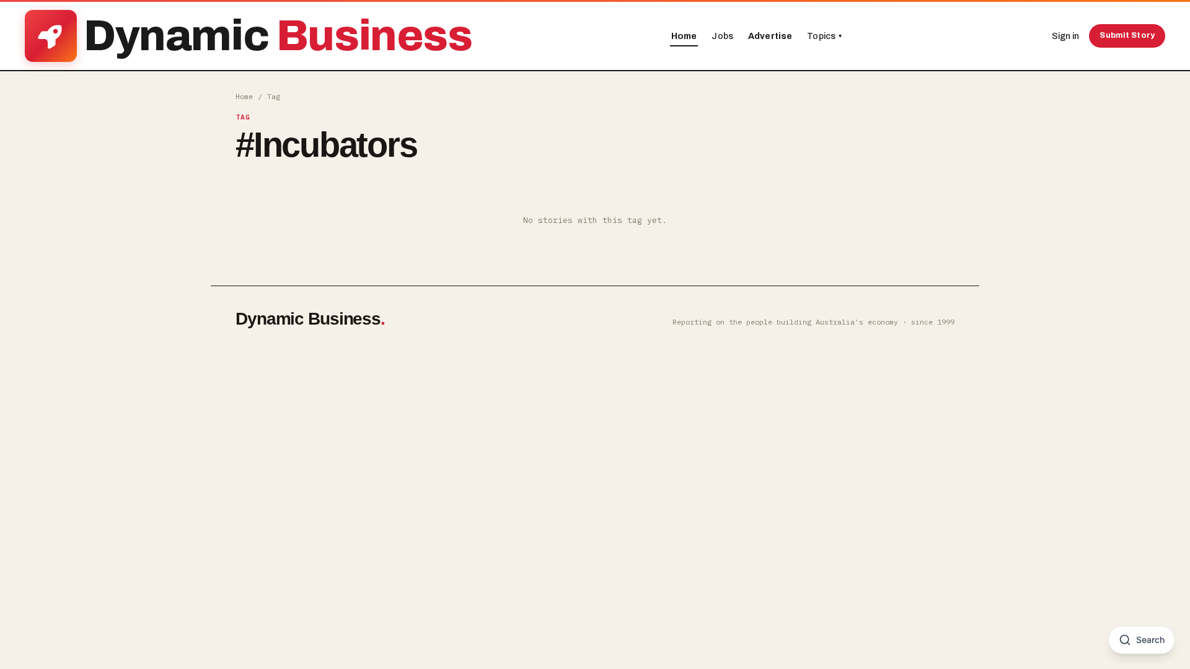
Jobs (722, 36)
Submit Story (1127, 35)
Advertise (770, 36)
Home (684, 36)
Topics (824, 36)
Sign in (1065, 36)
